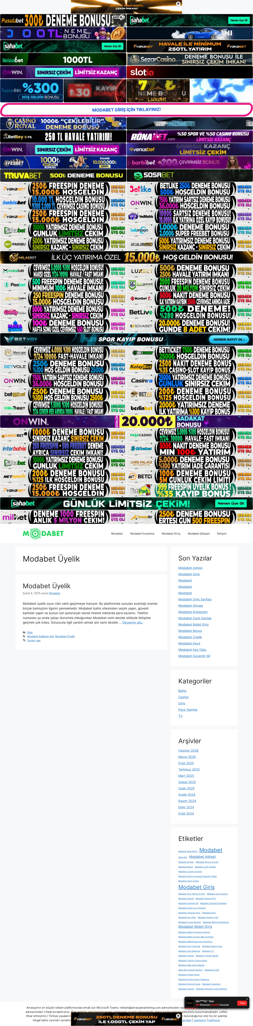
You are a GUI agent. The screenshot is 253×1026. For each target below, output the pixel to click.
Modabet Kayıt (189, 643)
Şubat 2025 (187, 782)
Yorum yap (34, 640)
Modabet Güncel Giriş (206, 898)
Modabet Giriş (171, 533)
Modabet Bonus (190, 631)
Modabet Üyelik (47, 586)
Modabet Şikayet (199, 533)
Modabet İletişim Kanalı (189, 984)
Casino (183, 697)
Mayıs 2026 (187, 757)
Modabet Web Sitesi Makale (191, 965)
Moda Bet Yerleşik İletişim (190, 970)
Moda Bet (182, 857)
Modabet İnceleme (142, 533)
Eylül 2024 (186, 813)
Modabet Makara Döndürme (216, 922)
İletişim (222, 533)
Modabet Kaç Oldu (192, 650)
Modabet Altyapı (190, 605)
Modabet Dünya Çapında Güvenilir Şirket (197, 876)
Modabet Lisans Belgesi (189, 922)
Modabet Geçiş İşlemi (188, 881)
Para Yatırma (187, 710)
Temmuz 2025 (189, 769)
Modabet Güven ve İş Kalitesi (192, 908)
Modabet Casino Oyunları (190, 871)
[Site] (63, 188)
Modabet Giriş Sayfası (195, 599)
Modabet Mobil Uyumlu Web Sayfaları (196, 937)
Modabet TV (208, 951)
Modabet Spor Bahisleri (189, 951)
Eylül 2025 (186, 763)
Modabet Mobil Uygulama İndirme (194, 932)
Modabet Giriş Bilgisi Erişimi (191, 894)
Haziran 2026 (188, 750)
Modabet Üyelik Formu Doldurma (193, 979)
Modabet (117, 533)
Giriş (30, 632)
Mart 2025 (186, 776)
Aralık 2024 (186, 794)
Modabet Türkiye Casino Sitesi (192, 960)
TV (180, 716)
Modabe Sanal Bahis (187, 851)
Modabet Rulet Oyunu (212, 946)
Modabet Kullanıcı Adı (40, 636)
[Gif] (126, 257)
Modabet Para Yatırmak (189, 946)
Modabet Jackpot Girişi (189, 913)
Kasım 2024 (187, 801)
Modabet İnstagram (193, 612)
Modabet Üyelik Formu (188, 974)
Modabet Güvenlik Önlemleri (213, 903)
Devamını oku (132, 622)
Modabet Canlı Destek (195, 618)
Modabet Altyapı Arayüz (207, 862)
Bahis (182, 691)
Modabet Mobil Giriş (193, 624)
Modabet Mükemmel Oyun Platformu (195, 941)
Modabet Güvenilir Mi (194, 656)
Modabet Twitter (186, 956)
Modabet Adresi (190, 568)
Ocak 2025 (186, 788)
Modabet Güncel (186, 898)
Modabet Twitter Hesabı (207, 956)
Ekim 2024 (186, 807)
